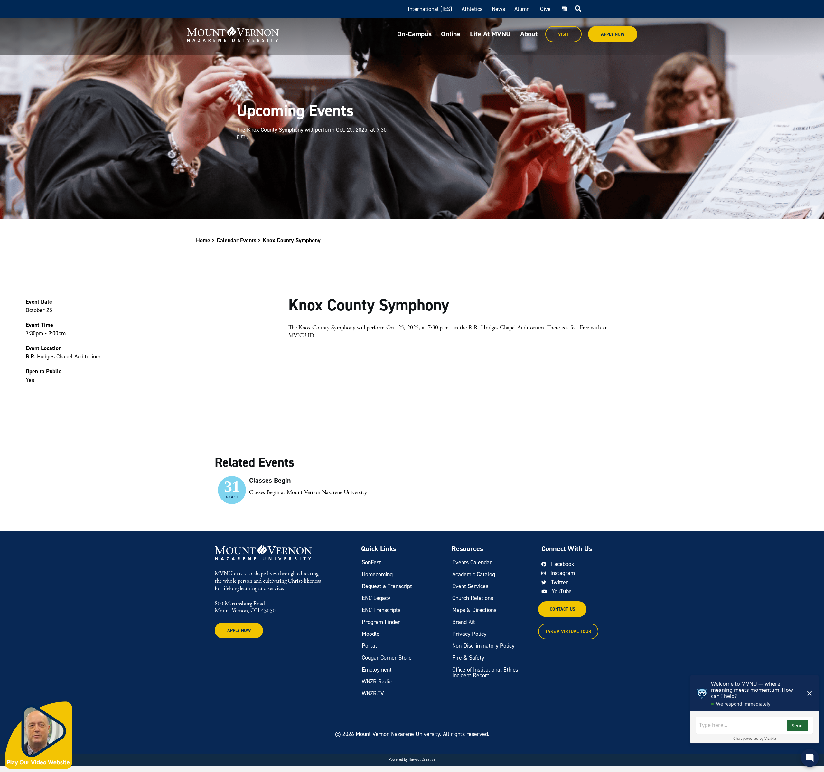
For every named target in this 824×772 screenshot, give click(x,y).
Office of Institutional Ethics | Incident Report (486, 672)
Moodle (370, 634)
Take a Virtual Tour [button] (568, 631)
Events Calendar (472, 562)
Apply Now (612, 34)
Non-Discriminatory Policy (483, 646)
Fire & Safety (468, 658)
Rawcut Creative (422, 759)
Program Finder (381, 622)
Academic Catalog (473, 574)
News (498, 9)
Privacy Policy (469, 634)
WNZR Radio (377, 681)
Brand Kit (463, 622)
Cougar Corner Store (387, 658)
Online (451, 34)
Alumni (522, 9)
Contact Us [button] (562, 609)
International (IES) (430, 9)
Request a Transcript (387, 586)
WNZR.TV (373, 693)
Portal (369, 646)
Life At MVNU (490, 34)
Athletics (472, 9)
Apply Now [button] (239, 630)
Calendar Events (236, 240)
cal (563, 9)
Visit (563, 34)
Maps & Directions (474, 610)
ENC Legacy (376, 598)
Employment (377, 669)
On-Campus (414, 34)
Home (203, 240)
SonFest (371, 562)
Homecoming (377, 574)
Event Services (470, 586)
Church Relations (472, 598)
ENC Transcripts (381, 610)
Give (545, 9)
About (529, 34)
